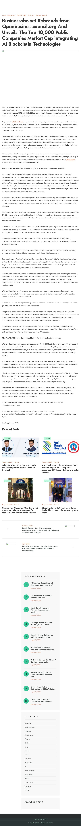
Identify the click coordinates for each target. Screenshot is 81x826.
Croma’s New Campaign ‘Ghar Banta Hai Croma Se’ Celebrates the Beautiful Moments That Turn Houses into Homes (20, 510)
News (27, 755)
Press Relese (29, 774)
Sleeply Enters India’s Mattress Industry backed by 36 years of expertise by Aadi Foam (60, 510)
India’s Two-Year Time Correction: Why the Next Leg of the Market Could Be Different (19, 468)
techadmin (11, 15)
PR (25, 766)
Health (27, 743)
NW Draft (28, 759)
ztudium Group (17, 122)
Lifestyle (27, 747)
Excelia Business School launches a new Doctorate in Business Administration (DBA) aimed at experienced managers (40, 529)
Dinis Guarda (70, 160)
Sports (27, 778)
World (27, 790)
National (27, 751)
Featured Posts (34, 802)
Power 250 (28, 763)
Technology (29, 782)
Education (28, 731)
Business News (30, 727)
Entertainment (29, 735)
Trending (28, 786)
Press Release (29, 770)
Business (38, 15)
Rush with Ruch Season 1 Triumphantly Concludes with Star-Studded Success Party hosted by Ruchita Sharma (40, 547)
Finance (27, 739)
